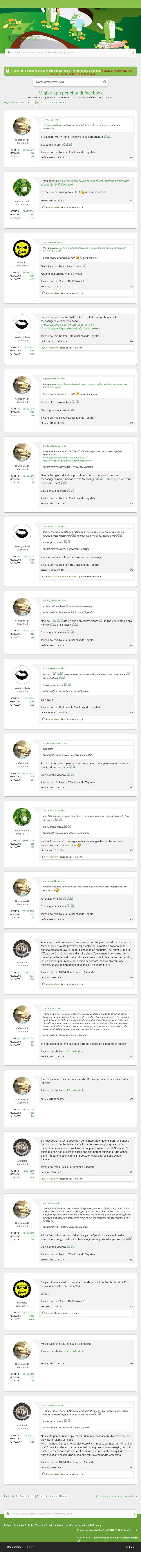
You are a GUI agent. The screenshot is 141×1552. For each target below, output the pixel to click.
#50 (131, 788)
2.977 (31, 976)
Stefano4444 (95, 97)
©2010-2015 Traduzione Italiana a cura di (107, 1537)
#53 (131, 977)
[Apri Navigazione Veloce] (133, 52)
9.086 (31, 276)
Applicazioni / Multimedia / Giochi (60, 97)
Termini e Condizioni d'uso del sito (54, 1525)
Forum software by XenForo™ (107, 1530)
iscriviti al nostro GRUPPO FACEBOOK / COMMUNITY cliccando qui (91, 72)
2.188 (31, 351)
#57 (131, 1260)
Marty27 (51, 576)
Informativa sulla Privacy (88, 1525)
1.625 (31, 153)
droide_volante (48, 341)
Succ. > (53, 102)
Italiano (8, 1525)
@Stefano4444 (50, 125)
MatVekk (45, 286)
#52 (131, 919)
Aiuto (30, 1525)
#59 (131, 1363)
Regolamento (14, 1547)
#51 (131, 850)
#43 (131, 286)
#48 (131, 645)
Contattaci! (20, 1525)
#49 (131, 712)
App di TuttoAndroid (72, 1051)
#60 (131, 1467)
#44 (131, 341)
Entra (132, 1547)
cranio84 (60, 576)
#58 (131, 1306)
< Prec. (21, 102)
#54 (131, 1056)
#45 (131, 423)
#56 (131, 1172)
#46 (131, 504)
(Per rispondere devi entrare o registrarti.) (116, 1496)
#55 (131, 1099)
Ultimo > (63, 102)
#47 (131, 570)
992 (32, 214)
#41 (131, 157)
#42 (131, 201)
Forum (30, 1547)
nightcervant (47, 201)
